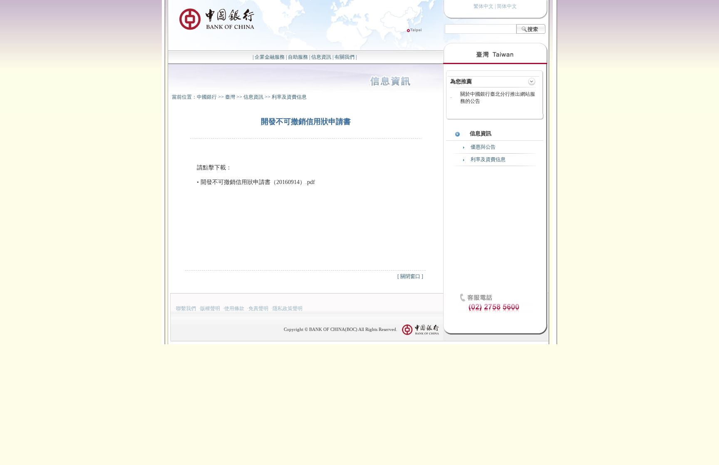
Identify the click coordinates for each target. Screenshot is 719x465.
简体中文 (507, 6)
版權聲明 (210, 308)
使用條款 (234, 308)
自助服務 (298, 57)
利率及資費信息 (289, 97)
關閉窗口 (410, 276)
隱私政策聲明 (287, 308)
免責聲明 (258, 308)
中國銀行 (207, 97)
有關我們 (345, 57)
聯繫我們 (186, 308)
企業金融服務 (270, 57)
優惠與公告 (483, 147)
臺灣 (230, 97)
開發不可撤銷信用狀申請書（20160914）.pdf (258, 182)
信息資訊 (321, 57)
